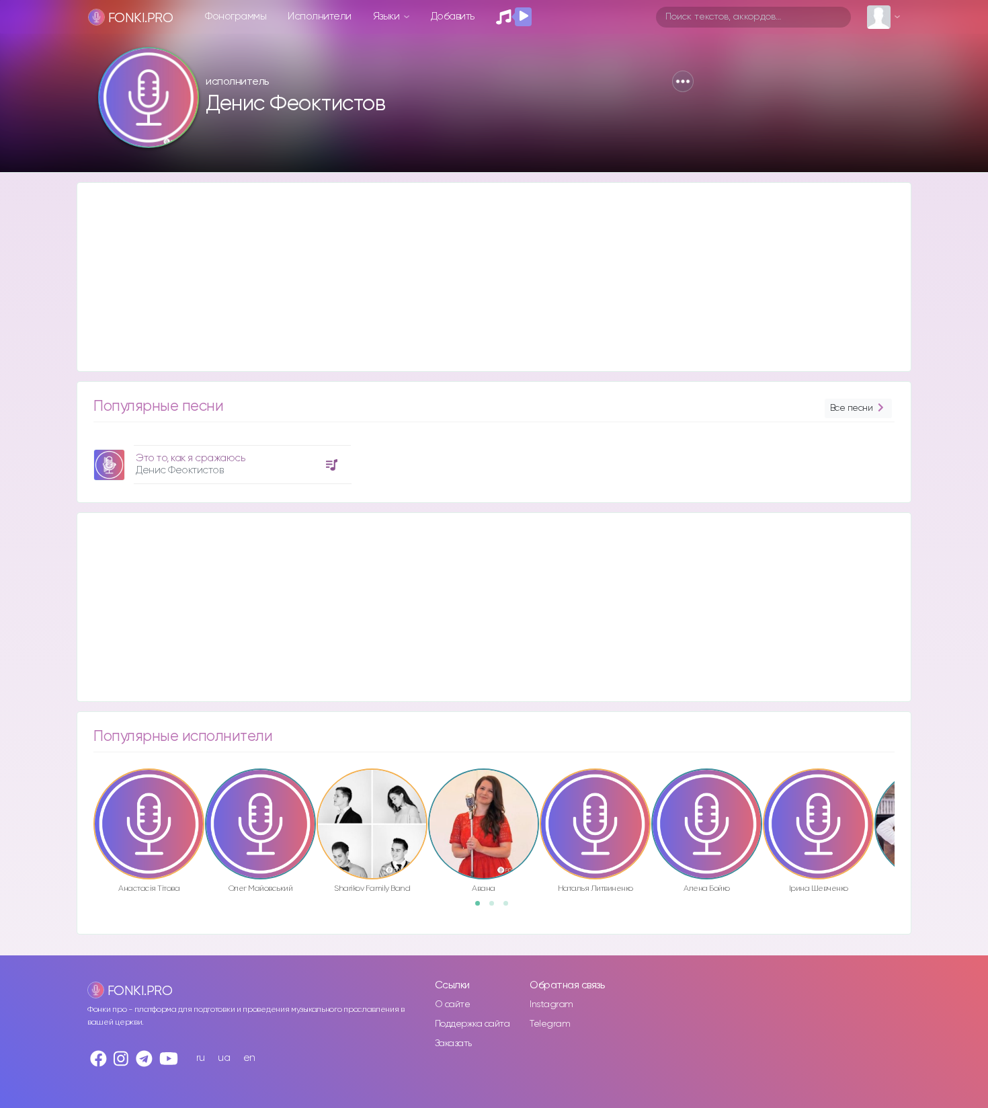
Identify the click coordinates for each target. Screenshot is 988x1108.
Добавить (453, 16)
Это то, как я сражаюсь (190, 458)
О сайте (452, 1004)
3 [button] (510, 907)
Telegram (550, 1024)
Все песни (851, 408)
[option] (220, 459)
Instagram (551, 1004)
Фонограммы (235, 16)
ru (200, 1058)
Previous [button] (86, 795)
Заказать (453, 1043)
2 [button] (496, 907)
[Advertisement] (480, 277)
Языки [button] (387, 16)
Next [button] (901, 795)
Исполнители (320, 16)
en (249, 1058)
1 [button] (482, 907)
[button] (683, 81)
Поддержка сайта (472, 1024)
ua (224, 1058)
